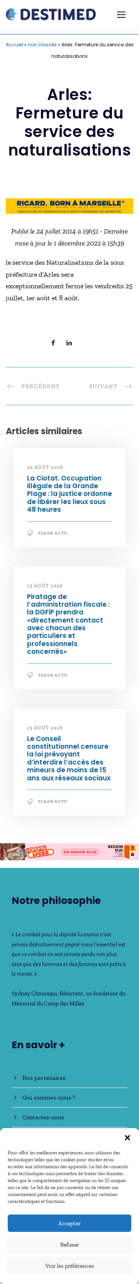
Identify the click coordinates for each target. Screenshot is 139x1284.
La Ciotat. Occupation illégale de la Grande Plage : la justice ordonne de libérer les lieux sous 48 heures (69, 494)
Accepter (69, 1223)
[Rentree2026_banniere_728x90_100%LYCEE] (69, 851)
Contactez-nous (43, 1117)
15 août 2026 (45, 586)
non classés (42, 44)
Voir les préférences (69, 1265)
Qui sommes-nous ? (48, 1097)
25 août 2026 (45, 467)
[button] (127, 1138)
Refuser (69, 1244)
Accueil (14, 44)
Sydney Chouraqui (34, 993)
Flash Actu (53, 533)
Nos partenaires (44, 1077)
